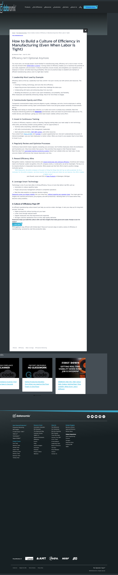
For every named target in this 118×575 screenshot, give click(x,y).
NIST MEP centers (36, 132)
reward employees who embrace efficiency (56, 162)
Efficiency (21, 347)
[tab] (34, 395)
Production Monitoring (41, 347)
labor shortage (30, 347)
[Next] (83, 376)
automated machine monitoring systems (37, 151)
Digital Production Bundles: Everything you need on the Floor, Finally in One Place (37, 384)
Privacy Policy (40, 567)
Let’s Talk (17, 224)
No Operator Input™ (99, 568)
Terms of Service (32, 567)
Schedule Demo (90, 7)
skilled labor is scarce (33, 65)
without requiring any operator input (59, 194)
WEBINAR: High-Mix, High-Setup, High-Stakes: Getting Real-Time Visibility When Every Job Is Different (69, 385)
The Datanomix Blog (17, 35)
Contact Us (15, 567)
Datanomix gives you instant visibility (23, 194)
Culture (15, 347)
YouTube (38, 134)
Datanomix (38, 111)
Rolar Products (50, 176)
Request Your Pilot (23, 567)
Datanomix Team (18, 54)
